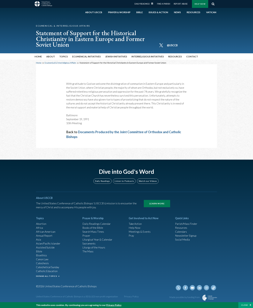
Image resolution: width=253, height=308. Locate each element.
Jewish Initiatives (116, 56)
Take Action (135, 223)
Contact (192, 56)
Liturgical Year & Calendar (97, 239)
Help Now (200, 4)
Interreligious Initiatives (147, 56)
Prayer (86, 235)
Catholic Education (47, 271)
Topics (63, 56)
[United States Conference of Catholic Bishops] (43, 4)
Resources (181, 227)
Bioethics (41, 255)
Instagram (206, 287)
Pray (131, 235)
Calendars (181, 231)
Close (244, 305)
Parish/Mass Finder (186, 223)
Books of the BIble (92, 227)
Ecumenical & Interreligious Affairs (60, 62)
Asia (38, 239)
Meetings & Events (140, 231)
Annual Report (44, 235)
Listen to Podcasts (124, 181)
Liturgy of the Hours (93, 247)
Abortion (41, 223)
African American (45, 231)
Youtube (192, 287)
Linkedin (199, 287)
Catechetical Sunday (47, 267)
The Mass (87, 251)
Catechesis (42, 263)
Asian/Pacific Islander (48, 243)
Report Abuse (181, 4)
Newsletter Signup (185, 235)
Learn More (157, 203)
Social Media (182, 239)
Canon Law (42, 259)
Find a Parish (163, 4)
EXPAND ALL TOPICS (46, 276)
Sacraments (88, 243)
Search (213, 4)
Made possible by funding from (184, 297)
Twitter (178, 287)
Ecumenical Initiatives (86, 56)
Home (38, 56)
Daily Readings (142, 4)
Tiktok (213, 287)
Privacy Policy (131, 296)
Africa (39, 227)
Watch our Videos (148, 181)
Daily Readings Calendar (153, 3)
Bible (39, 251)
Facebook (185, 287)
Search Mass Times (93, 231)
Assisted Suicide (45, 247)
